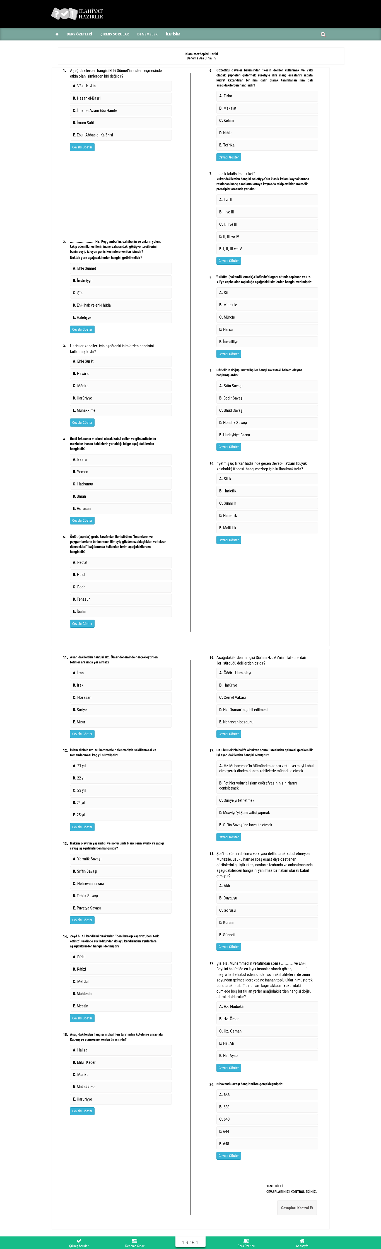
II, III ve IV (229, 236)
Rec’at (80, 562)
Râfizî (79, 969)
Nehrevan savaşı (88, 883)
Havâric (81, 373)
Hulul (79, 574)
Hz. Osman (230, 1031)
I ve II (225, 199)
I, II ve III (228, 224)
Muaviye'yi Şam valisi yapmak (244, 812)
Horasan (82, 508)
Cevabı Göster (82, 147)
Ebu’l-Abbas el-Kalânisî (93, 135)
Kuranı (226, 922)
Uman (79, 496)
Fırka (225, 95)
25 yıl (79, 814)
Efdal (79, 956)
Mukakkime (84, 1086)
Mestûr (80, 1006)
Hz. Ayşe (228, 1055)
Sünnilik (227, 503)
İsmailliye (228, 341)
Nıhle (225, 132)
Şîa (78, 292)
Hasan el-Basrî (87, 98)
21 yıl (79, 765)
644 (224, 1131)
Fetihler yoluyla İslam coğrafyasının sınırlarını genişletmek (258, 786)
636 (224, 1094)
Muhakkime (84, 410)
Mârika (80, 385)
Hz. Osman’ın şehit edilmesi (243, 709)
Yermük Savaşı (87, 858)
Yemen (80, 471)
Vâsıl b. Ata (84, 85)
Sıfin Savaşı (231, 385)
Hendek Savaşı (233, 422)
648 (224, 1143)
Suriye (80, 709)
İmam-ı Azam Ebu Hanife (95, 110)
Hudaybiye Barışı (234, 434)
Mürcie (227, 317)
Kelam (226, 120)
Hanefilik (228, 515)
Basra (80, 459)
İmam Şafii (83, 122)
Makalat (227, 108)
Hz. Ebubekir (231, 1006)
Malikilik (227, 527)
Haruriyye (82, 1099)
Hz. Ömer (229, 1018)
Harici (226, 329)
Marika (80, 1074)
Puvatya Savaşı (87, 908)
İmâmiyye (82, 280)
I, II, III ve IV (230, 248)
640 (224, 1119)
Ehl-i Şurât (83, 361)
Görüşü (227, 910)
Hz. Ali (226, 1043)
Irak (78, 685)
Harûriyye (82, 398)
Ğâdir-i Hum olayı (235, 672)
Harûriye (228, 685)
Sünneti (227, 934)
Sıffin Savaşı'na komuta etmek (245, 824)
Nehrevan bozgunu (236, 722)
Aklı (224, 885)
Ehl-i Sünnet (84, 268)
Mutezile (228, 304)
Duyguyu (228, 898)
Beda (79, 586)
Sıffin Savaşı (85, 871)
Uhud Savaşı (231, 410)
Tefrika (227, 145)
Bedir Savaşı (231, 398)
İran (78, 672)
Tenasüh (81, 599)
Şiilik (225, 478)
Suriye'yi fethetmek (236, 800)
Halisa (80, 1050)
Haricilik (228, 491)
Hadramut (83, 484)
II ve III (226, 212)
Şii (223, 292)
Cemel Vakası (233, 697)
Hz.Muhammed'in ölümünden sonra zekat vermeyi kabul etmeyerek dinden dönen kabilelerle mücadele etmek (266, 768)
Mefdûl (80, 981)
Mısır (79, 722)
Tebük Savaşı (85, 895)
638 (224, 1107)
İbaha (79, 611)
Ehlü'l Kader (84, 1062)
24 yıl (79, 802)
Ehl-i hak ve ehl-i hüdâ (92, 305)
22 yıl (79, 778)
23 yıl (79, 790)
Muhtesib (82, 993)
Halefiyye (82, 317)
